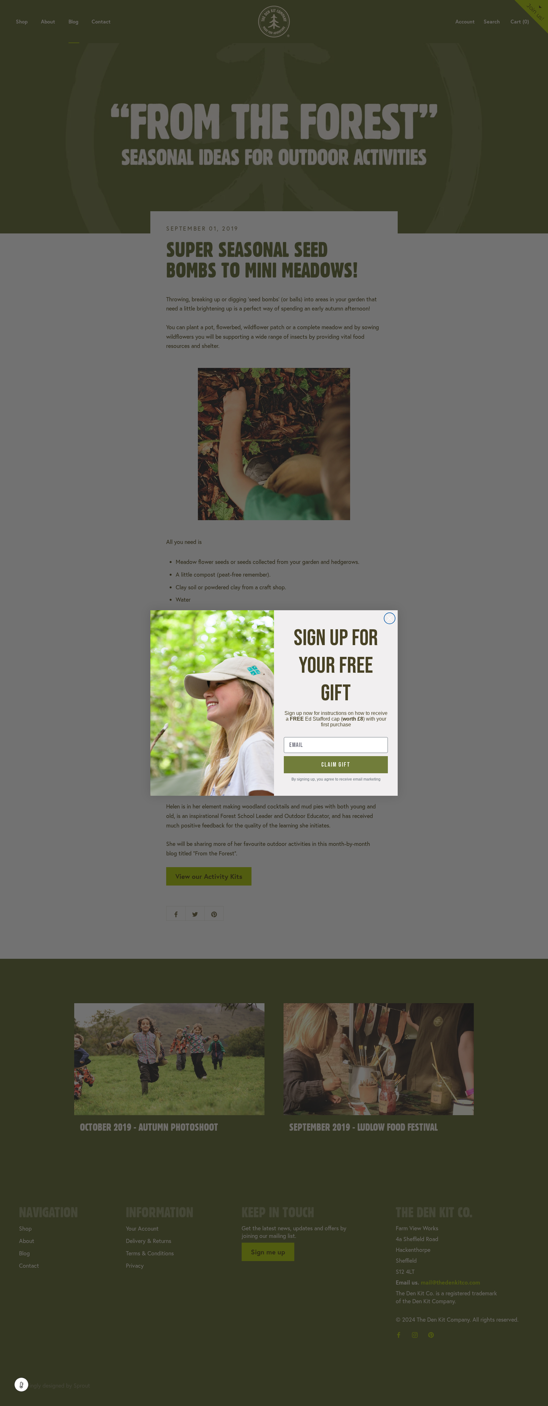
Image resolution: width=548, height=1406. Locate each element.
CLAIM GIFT (335, 764)
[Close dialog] (389, 618)
